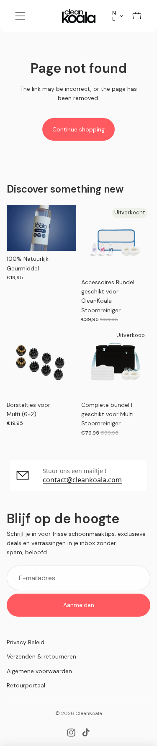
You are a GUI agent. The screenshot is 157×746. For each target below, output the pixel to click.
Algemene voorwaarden (39, 671)
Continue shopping (78, 129)
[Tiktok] (86, 733)
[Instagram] (71, 733)
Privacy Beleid (25, 642)
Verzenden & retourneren (41, 656)
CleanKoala (88, 713)
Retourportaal (26, 685)
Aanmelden (78, 605)
